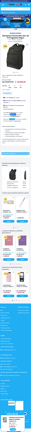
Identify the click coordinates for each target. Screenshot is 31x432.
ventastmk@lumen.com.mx (9, 366)
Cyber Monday (4, 393)
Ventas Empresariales (6, 330)
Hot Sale (3, 383)
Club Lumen (4, 315)
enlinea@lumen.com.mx (8, 358)
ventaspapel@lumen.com (9, 350)
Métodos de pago (5, 341)
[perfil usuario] (25, 4)
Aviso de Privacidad (6, 338)
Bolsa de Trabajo (5, 313)
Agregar (9, 221)
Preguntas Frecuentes (23, 313)
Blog (2, 310)
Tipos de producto (5, 328)
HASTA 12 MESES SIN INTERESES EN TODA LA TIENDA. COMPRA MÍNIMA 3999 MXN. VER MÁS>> (15, 16)
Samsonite (9, 75)
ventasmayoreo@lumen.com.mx (11, 375)
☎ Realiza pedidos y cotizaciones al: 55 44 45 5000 (15, 1)
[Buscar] (27, 9)
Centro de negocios (7, 369)
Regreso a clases (5, 386)
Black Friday (4, 391)
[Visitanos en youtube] (25, 413)
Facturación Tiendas (23, 310)
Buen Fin (3, 388)
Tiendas (3, 320)
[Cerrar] (30, 15)
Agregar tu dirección (9, 13)
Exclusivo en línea (15, 33)
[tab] (13, 227)
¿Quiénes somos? (5, 318)
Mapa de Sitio (4, 325)
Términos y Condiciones (7, 343)
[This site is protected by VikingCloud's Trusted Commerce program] (19, 405)
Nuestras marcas (5, 323)
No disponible (7, 93)
